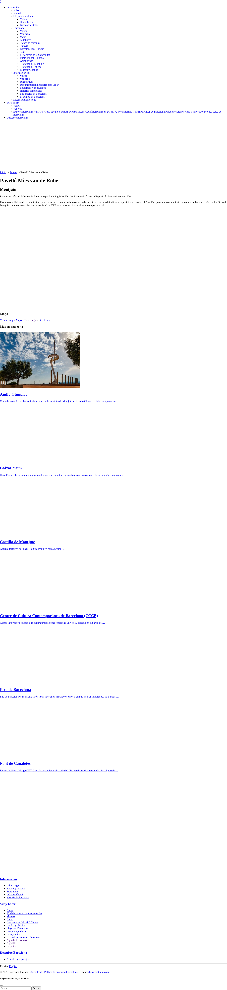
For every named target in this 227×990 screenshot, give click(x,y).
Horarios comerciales (31, 90)
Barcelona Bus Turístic (32, 48)
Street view (45, 320)
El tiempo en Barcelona (32, 96)
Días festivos (26, 81)
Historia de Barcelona (18, 897)
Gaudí (88, 111)
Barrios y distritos (29, 25)
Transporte (12, 891)
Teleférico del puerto (31, 66)
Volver (16, 10)
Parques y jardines (174, 111)
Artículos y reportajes (18, 959)
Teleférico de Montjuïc (32, 63)
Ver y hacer (13, 102)
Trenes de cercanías (30, 42)
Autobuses (25, 40)
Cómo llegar (26, 22)
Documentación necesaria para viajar (39, 84)
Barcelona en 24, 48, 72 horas (108, 111)
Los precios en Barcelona (33, 93)
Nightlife (11, 943)
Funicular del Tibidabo (32, 57)
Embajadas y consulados (33, 87)
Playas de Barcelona (154, 111)
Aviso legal (36, 972)
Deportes (11, 946)
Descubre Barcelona (17, 117)
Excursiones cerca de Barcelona (23, 937)
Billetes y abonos (29, 69)
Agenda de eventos (17, 940)
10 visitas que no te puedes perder (58, 111)
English (13, 966)
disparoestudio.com (98, 972)
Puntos (13, 172)
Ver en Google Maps (11, 320)
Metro (23, 37)
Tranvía (24, 45)
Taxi (22, 51)
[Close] (1, 985)
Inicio (3, 172)
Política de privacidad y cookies (60, 972)
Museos (80, 111)
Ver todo (17, 13)
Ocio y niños (192, 111)
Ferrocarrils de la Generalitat (35, 54)
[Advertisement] (99, 145)
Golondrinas (26, 60)
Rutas (37, 111)
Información (13, 7)
